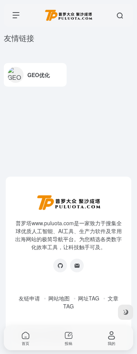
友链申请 (29, 298)
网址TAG (88, 298)
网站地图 (59, 298)
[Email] (77, 265)
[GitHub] (60, 265)
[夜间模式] (125, 312)
